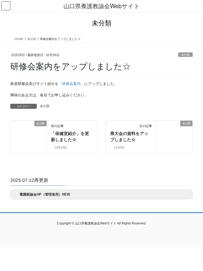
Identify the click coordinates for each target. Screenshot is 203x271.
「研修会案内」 (71, 84)
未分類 (185, 54)
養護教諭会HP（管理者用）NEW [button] (45, 194)
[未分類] (13, 123)
